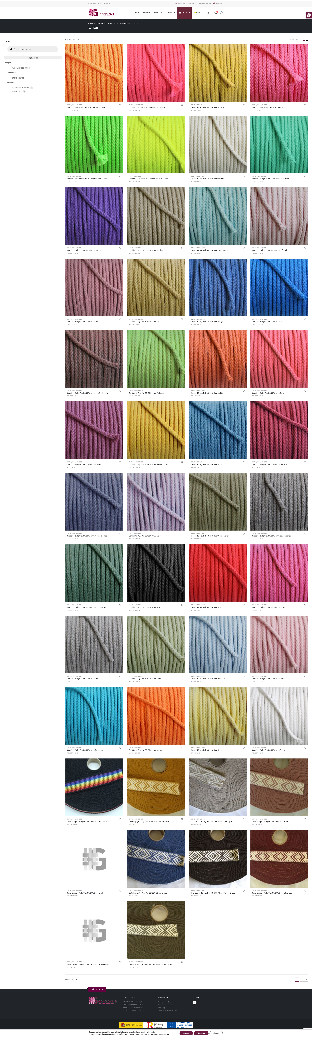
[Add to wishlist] (120, 105)
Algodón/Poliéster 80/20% (20, 88)
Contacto (171, 13)
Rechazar (201, 1033)
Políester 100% (17, 91)
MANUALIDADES (77, 105)
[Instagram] (208, 13)
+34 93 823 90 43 (205, 3)
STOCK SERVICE (18, 78)
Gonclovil (219, 3)
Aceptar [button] (186, 1033)
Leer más (119, 48)
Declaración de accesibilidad (168, 1011)
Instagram (194, 1002)
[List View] (307, 40)
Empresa (93, 3)
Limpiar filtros (33, 58)
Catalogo (186, 13)
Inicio (137, 13)
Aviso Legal (162, 1008)
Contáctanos (105, 3)
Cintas (69, 105)
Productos (158, 13)
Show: (291, 40)
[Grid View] (304, 40)
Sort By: (68, 40)
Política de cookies (164, 1002)
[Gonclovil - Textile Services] (103, 12)
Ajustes (216, 1033)
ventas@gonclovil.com (186, 3)
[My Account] (222, 12)
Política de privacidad (165, 1005)
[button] (309, 15)
